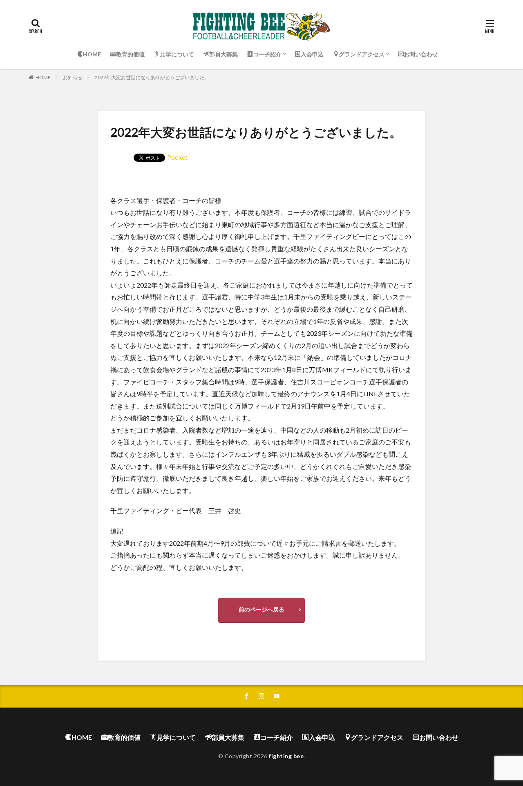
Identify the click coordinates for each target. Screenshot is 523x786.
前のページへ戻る (261, 609)
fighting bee (286, 756)
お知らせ (73, 77)
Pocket (177, 157)
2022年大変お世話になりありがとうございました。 (152, 77)
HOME (43, 77)
